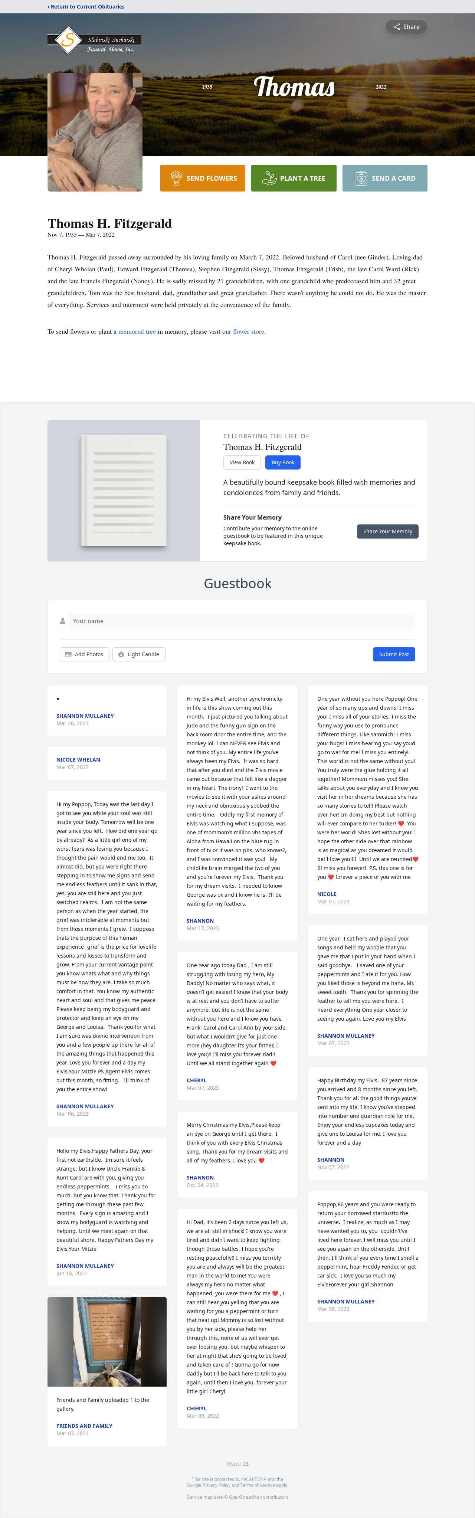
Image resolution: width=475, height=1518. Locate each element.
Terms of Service (257, 1485)
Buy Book (283, 462)
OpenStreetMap (245, 1497)
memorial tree (137, 331)
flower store (248, 331)
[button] (107, 1342)
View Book (242, 462)
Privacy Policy (216, 1485)
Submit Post (394, 654)
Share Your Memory (387, 531)
